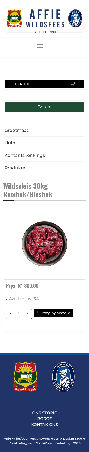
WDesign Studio (72, 439)
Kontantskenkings (25, 155)
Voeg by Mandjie (55, 313)
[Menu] (40, 47)
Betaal (44, 106)
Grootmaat (16, 130)
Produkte (15, 167)
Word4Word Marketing (53, 443)
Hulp (10, 142)
